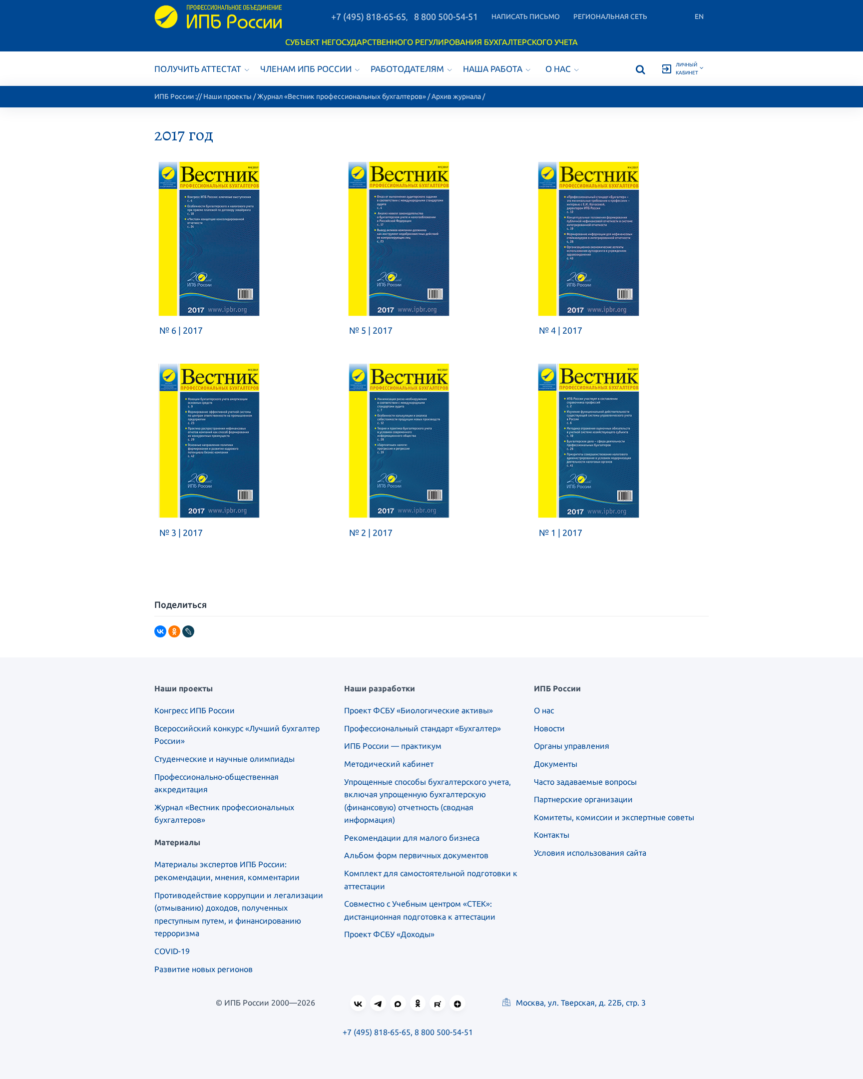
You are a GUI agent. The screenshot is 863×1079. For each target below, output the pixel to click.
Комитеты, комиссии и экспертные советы (614, 817)
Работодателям (407, 68)
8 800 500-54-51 (446, 16)
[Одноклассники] (174, 631)
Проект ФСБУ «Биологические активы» (418, 710)
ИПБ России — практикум (392, 745)
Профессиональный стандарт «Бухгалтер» (422, 728)
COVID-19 (172, 951)
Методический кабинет (388, 763)
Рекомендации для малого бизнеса (411, 837)
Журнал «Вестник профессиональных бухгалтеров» (341, 96)
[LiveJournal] (188, 631)
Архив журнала (456, 96)
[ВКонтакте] (160, 631)
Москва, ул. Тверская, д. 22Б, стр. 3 (580, 1002)
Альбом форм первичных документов (416, 855)
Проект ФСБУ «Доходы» (389, 934)
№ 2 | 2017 (371, 533)
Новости (549, 728)
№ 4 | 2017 (560, 330)
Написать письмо (525, 16)
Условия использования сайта (590, 852)
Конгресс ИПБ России (194, 710)
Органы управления (571, 745)
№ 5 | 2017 (371, 330)
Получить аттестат (197, 68)
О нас (558, 68)
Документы (555, 763)
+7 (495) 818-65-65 (368, 16)
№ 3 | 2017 (181, 533)
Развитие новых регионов (203, 969)
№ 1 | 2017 (560, 533)
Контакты (551, 834)
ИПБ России (174, 96)
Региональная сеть (610, 16)
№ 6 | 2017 (181, 330)
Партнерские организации (583, 799)
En (699, 16)
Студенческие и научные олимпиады (224, 758)
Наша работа (492, 68)
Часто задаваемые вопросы (585, 781)
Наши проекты (227, 96)
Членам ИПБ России (306, 68)
